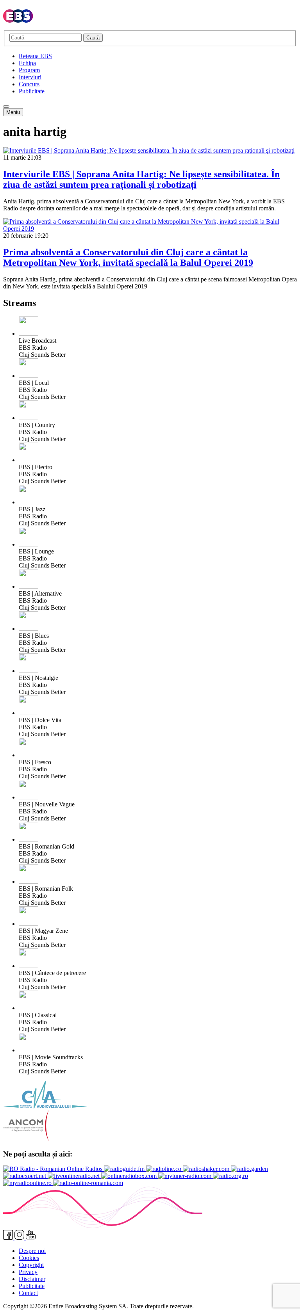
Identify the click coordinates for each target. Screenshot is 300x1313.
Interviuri (30, 77)
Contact (28, 1293)
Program (29, 70)
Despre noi (32, 1250)
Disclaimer (32, 1279)
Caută (93, 38)
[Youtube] (31, 1237)
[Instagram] (20, 1237)
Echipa (27, 63)
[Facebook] (8, 1237)
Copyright (31, 1264)
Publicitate (32, 91)
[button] (6, 106)
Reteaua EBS (35, 56)
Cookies (29, 1257)
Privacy (28, 1272)
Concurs (29, 84)
